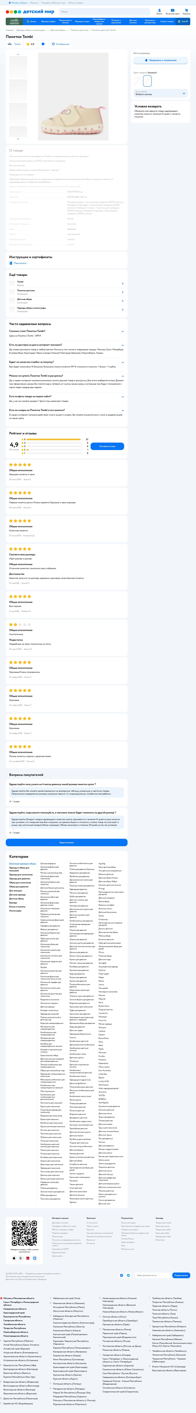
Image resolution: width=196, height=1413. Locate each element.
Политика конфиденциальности (66, 1240)
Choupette (103, 988)
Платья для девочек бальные (82, 869)
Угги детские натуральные (110, 871)
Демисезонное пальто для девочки (81, 881)
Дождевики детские (78, 1118)
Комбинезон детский (79, 1041)
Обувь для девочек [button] (19, 886)
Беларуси (42, 1279)
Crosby (102, 1056)
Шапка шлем (104, 1160)
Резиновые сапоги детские (81, 1199)
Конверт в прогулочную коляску (51, 1050)
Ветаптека (160, 1240)
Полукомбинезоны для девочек (80, 985)
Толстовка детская (78, 1107)
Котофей (102, 963)
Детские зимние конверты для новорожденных (52, 1060)
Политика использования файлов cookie (66, 1244)
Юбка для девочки (48, 1195)
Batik (101, 1045)
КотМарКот (104, 1103)
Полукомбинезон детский (81, 1087)
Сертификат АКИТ (60, 1249)
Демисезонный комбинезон (82, 1045)
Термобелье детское (79, 1128)
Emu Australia (105, 1070)
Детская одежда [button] (17, 894)
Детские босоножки (108, 912)
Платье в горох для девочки (82, 996)
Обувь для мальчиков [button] (20, 882)
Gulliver (102, 970)
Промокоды (57, 1236)
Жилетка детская (77, 1110)
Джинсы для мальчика (50, 1175)
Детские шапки (105, 1153)
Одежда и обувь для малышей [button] (19, 869)
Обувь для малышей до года (52, 1070)
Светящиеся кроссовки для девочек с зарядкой (81, 1018)
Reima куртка (75, 1100)
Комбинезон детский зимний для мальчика (49, 1145)
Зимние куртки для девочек (82, 943)
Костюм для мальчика (49, 1130)
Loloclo (102, 1031)
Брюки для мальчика (49, 1119)
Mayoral (102, 999)
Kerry (101, 1002)
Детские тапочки (77, 1195)
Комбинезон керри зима (80, 1121)
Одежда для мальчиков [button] (21, 874)
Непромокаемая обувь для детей (110, 947)
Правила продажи (60, 1233)
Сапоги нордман (77, 1174)
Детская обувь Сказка (108, 878)
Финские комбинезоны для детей (82, 1091)
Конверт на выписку (49, 1010)
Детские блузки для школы (52, 888)
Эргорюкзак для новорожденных (47, 1039)
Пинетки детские (79, 30)
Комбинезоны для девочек (81, 921)
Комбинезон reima (78, 1054)
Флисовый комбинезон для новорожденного (52, 1081)
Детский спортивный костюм (79, 1066)
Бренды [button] (13, 902)
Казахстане (31, 1279)
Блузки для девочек (78, 977)
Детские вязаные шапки (109, 1184)
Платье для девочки (49, 1188)
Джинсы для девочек (79, 952)
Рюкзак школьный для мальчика (50, 892)
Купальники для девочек (109, 1106)
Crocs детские (76, 1188)
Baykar (101, 1078)
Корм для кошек (163, 1226)
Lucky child (104, 1081)
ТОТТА (102, 1095)
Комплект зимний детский (81, 1125)
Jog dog (102, 863)
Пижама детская (106, 1121)
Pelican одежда (105, 1024)
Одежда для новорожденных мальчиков (52, 1075)
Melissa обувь (105, 936)
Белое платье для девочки (81, 956)
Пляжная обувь (105, 956)
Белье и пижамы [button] (17, 906)
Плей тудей (104, 974)
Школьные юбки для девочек (49, 898)
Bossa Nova (104, 1038)
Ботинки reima (105, 909)
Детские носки (105, 1113)
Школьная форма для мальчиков (49, 877)
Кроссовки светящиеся (80, 1177)
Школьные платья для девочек (49, 909)
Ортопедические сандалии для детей (110, 924)
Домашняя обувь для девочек (82, 1023)
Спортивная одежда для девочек (80, 925)
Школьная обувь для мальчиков (49, 945)
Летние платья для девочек (81, 963)
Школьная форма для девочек (49, 868)
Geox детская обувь (107, 867)
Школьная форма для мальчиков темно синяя (50, 977)
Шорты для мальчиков (50, 1161)
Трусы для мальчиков (108, 1128)
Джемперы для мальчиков (51, 1164)
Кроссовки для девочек (80, 1014)
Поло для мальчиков (49, 1141)
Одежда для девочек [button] (19, 878)
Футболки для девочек (80, 876)
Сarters (102, 1035)
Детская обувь (58, 30)
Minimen (102, 1052)
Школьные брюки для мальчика (50, 883)
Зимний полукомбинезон (81, 1146)
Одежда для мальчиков (50, 1168)
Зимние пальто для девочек (52, 1192)
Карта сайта (57, 1256)
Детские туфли (76, 1030)
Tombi (101, 916)
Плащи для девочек (78, 1103)
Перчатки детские (107, 1167)
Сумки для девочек (107, 1200)
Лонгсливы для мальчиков (51, 1172)
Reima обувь (104, 901)
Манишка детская (106, 1191)
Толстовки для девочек (50, 1199)
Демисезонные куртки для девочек (81, 910)
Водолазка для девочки (80, 1003)
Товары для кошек (163, 1222)
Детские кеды (105, 959)
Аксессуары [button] (15, 910)
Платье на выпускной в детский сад (50, 1018)
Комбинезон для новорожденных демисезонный (47, 1097)
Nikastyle (103, 1017)
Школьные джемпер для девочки (51, 972)
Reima (101, 981)
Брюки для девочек (78, 959)
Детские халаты (105, 1124)
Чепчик (102, 1142)
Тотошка (102, 1027)
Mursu (101, 952)
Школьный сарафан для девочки (50, 983)
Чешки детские (76, 1184)
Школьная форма (48, 863)
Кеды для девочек (77, 1027)
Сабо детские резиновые (110, 943)
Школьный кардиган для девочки (51, 962)
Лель (101, 1042)
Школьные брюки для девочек (50, 934)
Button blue (104, 1006)
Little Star (103, 1074)
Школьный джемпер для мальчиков (51, 995)
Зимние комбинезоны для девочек (81, 864)
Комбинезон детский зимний (79, 1049)
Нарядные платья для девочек (49, 1183)
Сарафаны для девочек (50, 926)
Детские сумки (105, 1171)
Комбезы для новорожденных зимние (51, 1045)
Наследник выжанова (108, 992)
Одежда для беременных (80, 1034)
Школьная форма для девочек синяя (49, 904)
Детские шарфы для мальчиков (107, 1179)
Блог (123, 1245)
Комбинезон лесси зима (80, 1096)
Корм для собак (162, 1233)
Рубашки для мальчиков (50, 1137)
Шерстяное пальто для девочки (79, 991)
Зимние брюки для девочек (82, 999)
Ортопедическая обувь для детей (81, 1169)
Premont (102, 1060)
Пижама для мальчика (49, 1154)
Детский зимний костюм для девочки (82, 947)
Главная (9, 30)
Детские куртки (77, 1057)
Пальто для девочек (78, 930)
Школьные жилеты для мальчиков (50, 951)
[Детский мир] (30, 11)
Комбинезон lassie (78, 1076)
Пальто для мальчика (49, 1150)
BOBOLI (102, 1099)
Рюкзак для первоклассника (111, 1156)
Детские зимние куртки (80, 1132)
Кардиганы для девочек (80, 873)
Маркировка (20, 263)
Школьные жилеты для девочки (50, 989)
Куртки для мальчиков (50, 1106)
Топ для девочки (106, 1138)
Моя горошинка (47, 1091)
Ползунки (74, 1061)
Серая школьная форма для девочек (52, 921)
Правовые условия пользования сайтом (42, 1273)
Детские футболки (78, 1083)
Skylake (43, 967)
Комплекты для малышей (51, 1103)
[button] (182, 21)
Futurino (102, 1020)
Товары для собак (163, 1229)
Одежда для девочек (78, 889)
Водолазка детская (78, 1114)
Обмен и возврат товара (62, 1229)
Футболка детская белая (80, 1139)
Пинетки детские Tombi (103, 30)
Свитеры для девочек (79, 906)
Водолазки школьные (49, 999)
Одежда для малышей (49, 1014)
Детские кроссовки (78, 1191)
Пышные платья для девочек (82, 886)
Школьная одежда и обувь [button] (22, 863)
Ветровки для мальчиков (51, 1116)
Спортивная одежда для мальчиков (50, 1111)
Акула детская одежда (108, 967)
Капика (102, 995)
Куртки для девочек (78, 981)
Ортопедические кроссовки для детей (111, 893)
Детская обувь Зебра (108, 881)
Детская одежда (47, 1007)
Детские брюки (77, 1150)
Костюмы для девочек (79, 970)
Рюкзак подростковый (108, 1149)
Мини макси (104, 1067)
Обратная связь (59, 1252)
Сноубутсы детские (78, 1164)
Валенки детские (106, 874)
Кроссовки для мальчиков (81, 1007)
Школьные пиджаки (49, 1003)
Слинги (73, 1037)
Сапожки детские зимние (110, 885)
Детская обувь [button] (16, 898)
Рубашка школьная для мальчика (50, 915)
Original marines (106, 1010)
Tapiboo (73, 1202)
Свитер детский (77, 1153)
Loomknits (103, 1013)
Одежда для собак (163, 1236)
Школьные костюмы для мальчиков (51, 957)
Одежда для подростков (80, 1080)
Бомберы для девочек (79, 967)
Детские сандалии (107, 898)
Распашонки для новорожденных (47, 1028)
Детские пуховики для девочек (79, 916)
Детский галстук (106, 1174)
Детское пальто (76, 1136)
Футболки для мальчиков (51, 1123)
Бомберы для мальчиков (51, 1157)
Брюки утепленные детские (82, 1157)
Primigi (102, 888)
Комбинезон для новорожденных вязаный (51, 1086)
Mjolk (101, 1049)
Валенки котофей (106, 905)
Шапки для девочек (107, 1163)
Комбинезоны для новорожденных (48, 1033)
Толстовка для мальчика (50, 1134)
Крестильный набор (49, 1055)
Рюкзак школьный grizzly (51, 873)
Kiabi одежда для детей (109, 1088)
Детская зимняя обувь (108, 932)
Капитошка (103, 1085)
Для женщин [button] (15, 890)
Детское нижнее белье (109, 1131)
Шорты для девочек (78, 939)
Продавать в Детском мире (64, 1226)
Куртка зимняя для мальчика (52, 1126)
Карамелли (103, 1063)
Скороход (103, 919)
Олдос (101, 977)
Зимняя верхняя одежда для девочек (82, 934)
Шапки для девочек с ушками (108, 1195)
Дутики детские (106, 929)
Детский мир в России (16, 1279)
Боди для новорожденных (51, 1023)
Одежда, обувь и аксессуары (30, 30)
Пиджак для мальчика (79, 1143)
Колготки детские (106, 1110)
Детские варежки (106, 1146)
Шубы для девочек (78, 896)
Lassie (101, 984)
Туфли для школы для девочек (49, 939)
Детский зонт (105, 1204)
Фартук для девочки (49, 929)
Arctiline (102, 1092)
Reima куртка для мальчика (52, 1179)
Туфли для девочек (78, 1010)
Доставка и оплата (60, 1222)
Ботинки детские (106, 939)
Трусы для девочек (107, 1117)
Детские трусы (105, 1135)
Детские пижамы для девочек (79, 901)
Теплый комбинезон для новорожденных (51, 1066)
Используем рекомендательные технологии (25, 1276)
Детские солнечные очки (110, 1187)
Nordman (74, 1181)
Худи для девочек (77, 974)
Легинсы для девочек (79, 893)
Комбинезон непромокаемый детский (81, 1071)
